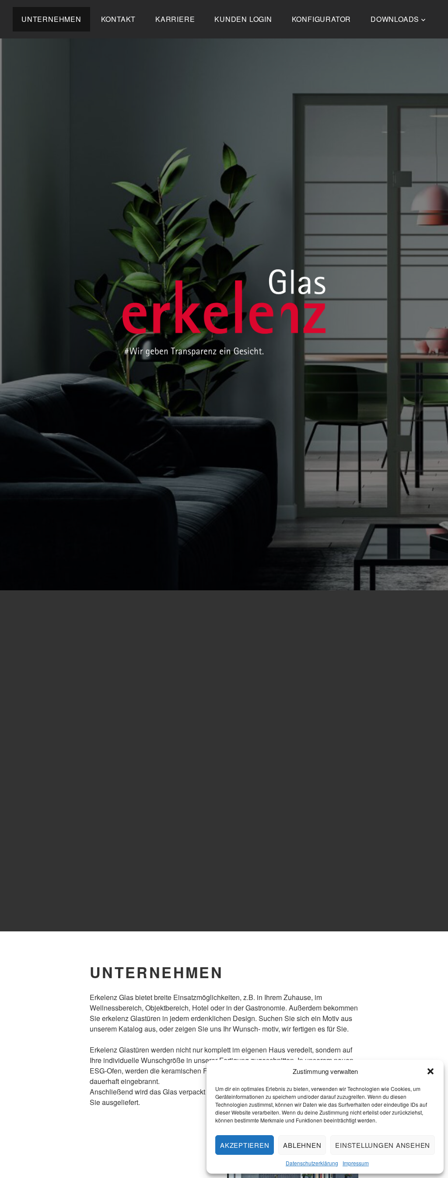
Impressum (356, 1163)
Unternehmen (51, 19)
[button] (430, 1071)
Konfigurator (321, 19)
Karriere (175, 19)
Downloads (395, 19)
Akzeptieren (244, 1145)
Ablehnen (302, 1145)
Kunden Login (243, 19)
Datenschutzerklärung (312, 1163)
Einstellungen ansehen (382, 1145)
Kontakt (118, 19)
